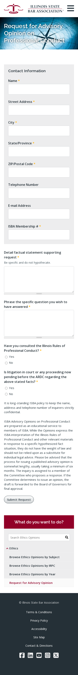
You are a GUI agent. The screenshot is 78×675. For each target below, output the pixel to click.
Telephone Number (23, 184)
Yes (11, 357)
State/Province (21, 143)
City (12, 122)
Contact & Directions (39, 645)
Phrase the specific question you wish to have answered (35, 304)
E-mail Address (19, 205)
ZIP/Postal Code (21, 164)
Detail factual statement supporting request (32, 254)
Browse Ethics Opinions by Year (32, 574)
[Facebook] (22, 655)
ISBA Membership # (24, 226)
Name (14, 81)
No (11, 363)
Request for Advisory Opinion (31, 583)
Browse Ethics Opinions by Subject (34, 557)
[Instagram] (48, 655)
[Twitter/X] (56, 655)
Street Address (21, 102)
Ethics (13, 548)
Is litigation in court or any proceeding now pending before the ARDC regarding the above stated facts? (37, 377)
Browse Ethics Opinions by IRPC (32, 566)
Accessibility (39, 629)
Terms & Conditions (39, 612)
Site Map (39, 637)
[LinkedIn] (30, 655)
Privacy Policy (39, 620)
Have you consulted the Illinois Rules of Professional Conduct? (34, 348)
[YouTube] (39, 655)
